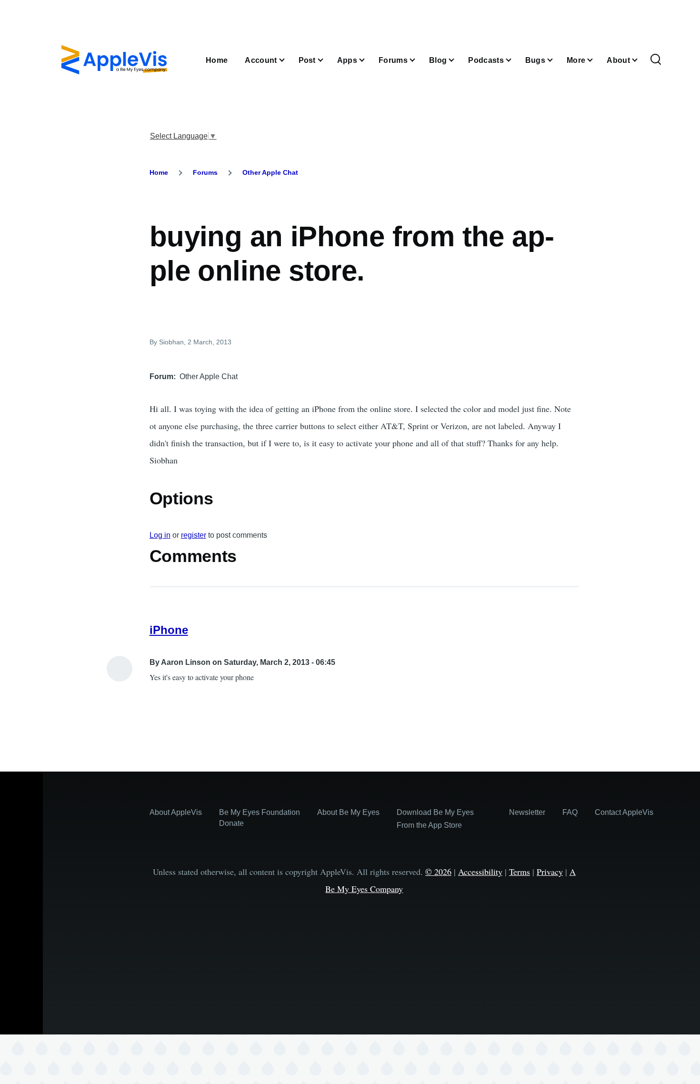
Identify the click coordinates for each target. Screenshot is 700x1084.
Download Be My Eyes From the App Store (435, 818)
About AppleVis (176, 812)
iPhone (169, 629)
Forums (205, 172)
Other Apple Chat (270, 172)
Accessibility (480, 871)
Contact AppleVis (624, 812)
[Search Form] (656, 60)
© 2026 (438, 871)
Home (159, 172)
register (193, 535)
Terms (519, 871)
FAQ (570, 812)
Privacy (550, 871)
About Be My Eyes (348, 812)
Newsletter (527, 812)
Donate (231, 823)
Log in (160, 535)
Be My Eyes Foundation (259, 812)
